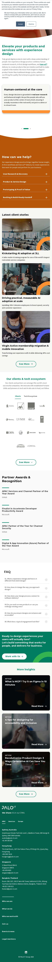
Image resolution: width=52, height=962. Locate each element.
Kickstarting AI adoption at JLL (20, 253)
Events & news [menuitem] (8, 931)
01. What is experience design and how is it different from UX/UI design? (21, 580)
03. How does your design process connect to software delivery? (22, 597)
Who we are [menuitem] (7, 901)
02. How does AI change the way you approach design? (22, 588)
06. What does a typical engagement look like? (22, 621)
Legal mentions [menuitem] (9, 939)
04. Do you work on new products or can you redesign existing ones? (21, 605)
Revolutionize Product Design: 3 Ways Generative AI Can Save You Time (25, 761)
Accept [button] (20, 24)
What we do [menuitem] (7, 909)
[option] (26, 104)
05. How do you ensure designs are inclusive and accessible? (23, 614)
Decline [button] (31, 24)
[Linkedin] (26, 952)
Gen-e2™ (43, 64)
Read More (37, 706)
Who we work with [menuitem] (10, 916)
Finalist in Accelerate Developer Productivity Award (19, 509)
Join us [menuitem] (5, 924)
